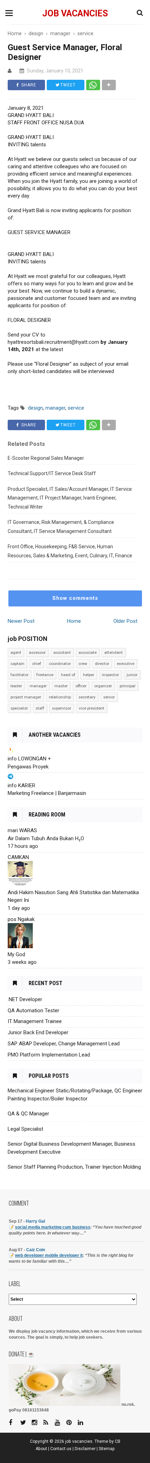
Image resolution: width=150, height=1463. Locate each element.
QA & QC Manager (28, 1113)
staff (40, 708)
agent (15, 652)
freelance (44, 674)
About (41, 1448)
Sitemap (107, 1448)
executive (125, 663)
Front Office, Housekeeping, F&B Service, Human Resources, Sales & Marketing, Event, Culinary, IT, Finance (70, 551)
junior (132, 674)
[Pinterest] (71, 1423)
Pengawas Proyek (28, 767)
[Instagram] (37, 1423)
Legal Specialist (25, 1129)
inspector (110, 674)
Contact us (61, 1448)
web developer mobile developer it (49, 1255)
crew (82, 663)
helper (88, 674)
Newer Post (21, 621)
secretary (87, 697)
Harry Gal (35, 1221)
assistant (62, 652)
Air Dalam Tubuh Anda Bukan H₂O (46, 838)
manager (38, 685)
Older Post (125, 621)
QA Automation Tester (33, 1010)
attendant (113, 652)
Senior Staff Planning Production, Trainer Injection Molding (74, 1167)
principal (127, 685)
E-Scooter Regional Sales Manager (46, 458)
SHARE (28, 85)
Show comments (75, 598)
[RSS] (48, 1423)
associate (87, 652)
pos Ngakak (21, 919)
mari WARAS (22, 830)
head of (68, 674)
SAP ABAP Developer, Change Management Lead (64, 1043)
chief (36, 663)
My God (16, 954)
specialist (19, 708)
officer (81, 685)
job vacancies (75, 13)
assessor (37, 652)
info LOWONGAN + (29, 759)
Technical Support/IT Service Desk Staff (52, 473)
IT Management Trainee (35, 1021)
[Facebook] (14, 1423)
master (61, 685)
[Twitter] (25, 1423)
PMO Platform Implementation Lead (49, 1055)
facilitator (19, 674)
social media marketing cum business (52, 1227)
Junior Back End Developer (38, 1032)
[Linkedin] (83, 1423)
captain (17, 663)
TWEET (67, 85)
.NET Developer (25, 999)
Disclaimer (85, 1448)
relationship (60, 697)
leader (16, 685)
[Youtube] (60, 1423)
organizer (103, 685)
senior (109, 697)
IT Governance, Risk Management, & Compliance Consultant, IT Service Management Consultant (61, 526)
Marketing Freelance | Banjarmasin (47, 793)
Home (74, 621)
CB (117, 1441)
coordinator (60, 663)
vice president (91, 708)
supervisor (61, 708)
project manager (25, 697)
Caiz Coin (35, 1249)
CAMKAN (18, 857)
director (102, 663)
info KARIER (21, 785)
